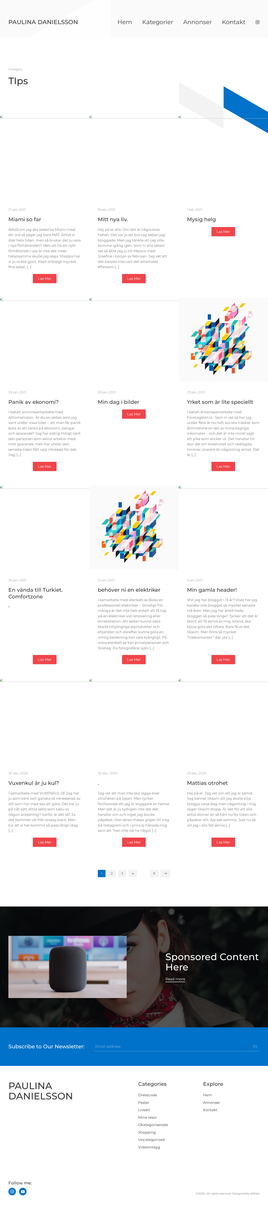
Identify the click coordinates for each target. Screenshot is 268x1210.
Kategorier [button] (157, 22)
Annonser (197, 22)
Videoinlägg (149, 1147)
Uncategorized (151, 1140)
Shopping (147, 1132)
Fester (143, 1102)
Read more (175, 979)
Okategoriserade (153, 1125)
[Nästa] (165, 873)
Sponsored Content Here (212, 962)
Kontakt (233, 22)
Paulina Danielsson (43, 22)
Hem (124, 22)
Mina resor (147, 1117)
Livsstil (144, 1110)
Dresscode (147, 1095)
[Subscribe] (255, 1046)
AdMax (255, 1193)
